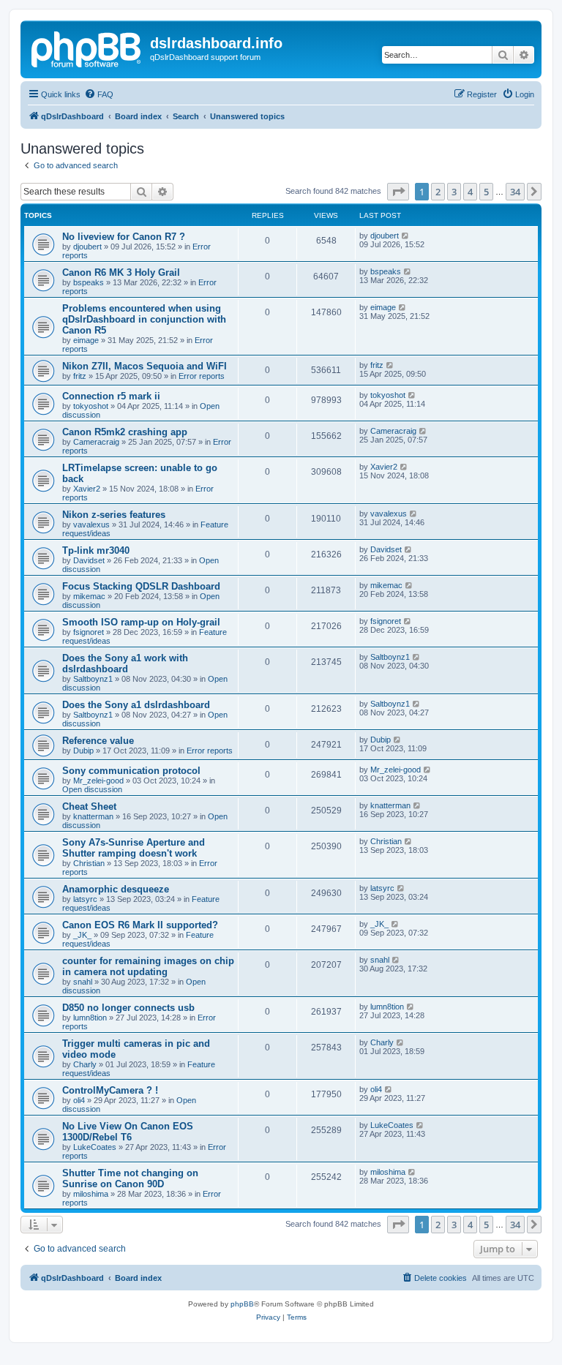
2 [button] (438, 191)
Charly (85, 1064)
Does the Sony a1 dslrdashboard (136, 704)
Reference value (98, 740)
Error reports (202, 376)
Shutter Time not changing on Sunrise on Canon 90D (130, 1178)
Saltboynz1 (93, 678)
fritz (79, 376)
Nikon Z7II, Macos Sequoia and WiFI (144, 366)
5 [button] (486, 191)
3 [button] (454, 191)
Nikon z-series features (113, 514)
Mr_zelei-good (98, 780)
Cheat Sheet (89, 806)
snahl (82, 981)
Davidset (89, 560)
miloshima (90, 1193)
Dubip (83, 750)
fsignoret (88, 632)
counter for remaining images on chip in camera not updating (148, 966)
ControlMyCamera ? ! (110, 1090)
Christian (89, 863)
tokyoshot (90, 406)
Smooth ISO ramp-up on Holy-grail (141, 622)
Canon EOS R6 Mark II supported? (140, 925)
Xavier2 (86, 488)
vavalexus (91, 524)
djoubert (87, 246)
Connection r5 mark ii (111, 396)
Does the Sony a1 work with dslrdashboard (125, 663)
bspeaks (88, 282)
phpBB (242, 1304)
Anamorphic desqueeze (115, 889)
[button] (398, 191)
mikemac (89, 596)
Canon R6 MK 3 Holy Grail (121, 272)
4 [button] (470, 191)
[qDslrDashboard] (87, 47)
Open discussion (92, 789)
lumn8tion (90, 1017)
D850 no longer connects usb (128, 1007)
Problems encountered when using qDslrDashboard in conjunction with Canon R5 (144, 319)
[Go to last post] (406, 235)
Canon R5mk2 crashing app (124, 431)
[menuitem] (98, 94)
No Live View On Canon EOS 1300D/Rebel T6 (127, 1132)
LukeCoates (94, 1147)
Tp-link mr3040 (96, 550)
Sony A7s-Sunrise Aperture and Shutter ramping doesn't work (133, 848)
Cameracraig (96, 441)
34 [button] (515, 191)
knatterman (93, 816)
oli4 (79, 1100)
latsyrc (85, 899)
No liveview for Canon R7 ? (123, 236)
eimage (86, 340)
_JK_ (82, 934)
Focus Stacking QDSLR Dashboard (141, 586)
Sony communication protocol (131, 770)
